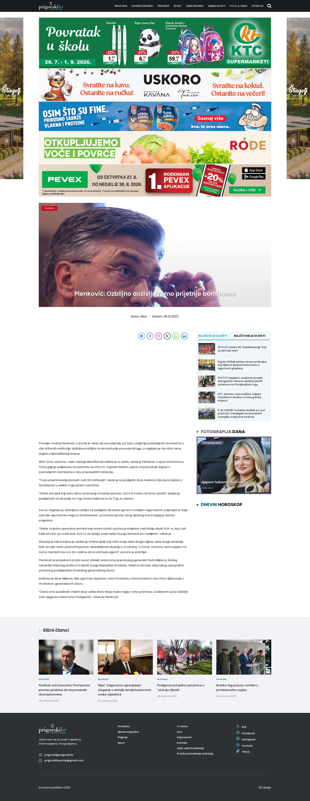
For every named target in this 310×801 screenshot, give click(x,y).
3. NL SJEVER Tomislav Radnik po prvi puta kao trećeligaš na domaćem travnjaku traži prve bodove (241, 413)
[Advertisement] (114, 365)
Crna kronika (194, 6)
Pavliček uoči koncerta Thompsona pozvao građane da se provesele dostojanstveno (64, 690)
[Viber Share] (158, 336)
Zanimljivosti (216, 6)
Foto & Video (239, 6)
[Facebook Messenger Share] (141, 336)
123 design (265, 787)
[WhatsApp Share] (175, 336)
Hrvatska (121, 6)
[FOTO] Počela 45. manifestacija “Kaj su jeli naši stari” (242, 348)
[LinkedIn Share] (184, 336)
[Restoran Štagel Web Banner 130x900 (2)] (11, 178)
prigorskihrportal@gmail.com (63, 760)
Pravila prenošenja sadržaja (195, 753)
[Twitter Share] (167, 336)
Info (179, 732)
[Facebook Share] (150, 336)
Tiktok (246, 752)
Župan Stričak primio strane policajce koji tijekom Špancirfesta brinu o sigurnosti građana (242, 365)
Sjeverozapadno (142, 6)
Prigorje (163, 6)
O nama (182, 726)
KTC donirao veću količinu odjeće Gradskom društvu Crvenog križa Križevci (239, 397)
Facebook (248, 733)
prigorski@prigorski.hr (58, 755)
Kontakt (182, 743)
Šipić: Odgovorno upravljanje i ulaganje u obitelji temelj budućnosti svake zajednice (124, 690)
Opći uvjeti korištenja (190, 748)
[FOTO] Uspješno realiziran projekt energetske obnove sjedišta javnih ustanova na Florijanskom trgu (240, 381)
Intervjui (257, 6)
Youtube (247, 746)
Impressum (184, 737)
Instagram (249, 739)
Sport (177, 6)
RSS (244, 727)
